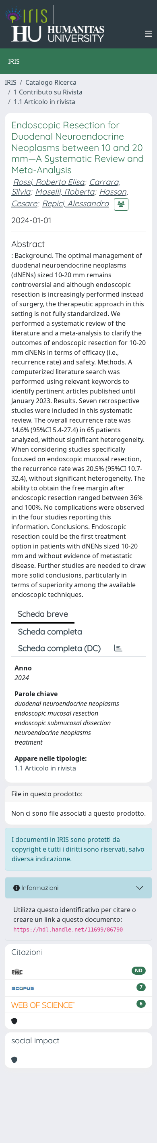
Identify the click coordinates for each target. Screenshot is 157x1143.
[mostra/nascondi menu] (148, 34)
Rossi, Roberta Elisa (48, 182)
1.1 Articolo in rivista (44, 101)
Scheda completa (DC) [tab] (59, 648)
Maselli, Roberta (64, 191)
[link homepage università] (58, 34)
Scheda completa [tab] (50, 631)
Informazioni (39, 887)
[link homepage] (29, 14)
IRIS (11, 82)
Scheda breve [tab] (43, 614)
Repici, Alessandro (75, 203)
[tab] (118, 648)
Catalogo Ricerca (50, 82)
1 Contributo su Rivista (48, 92)
